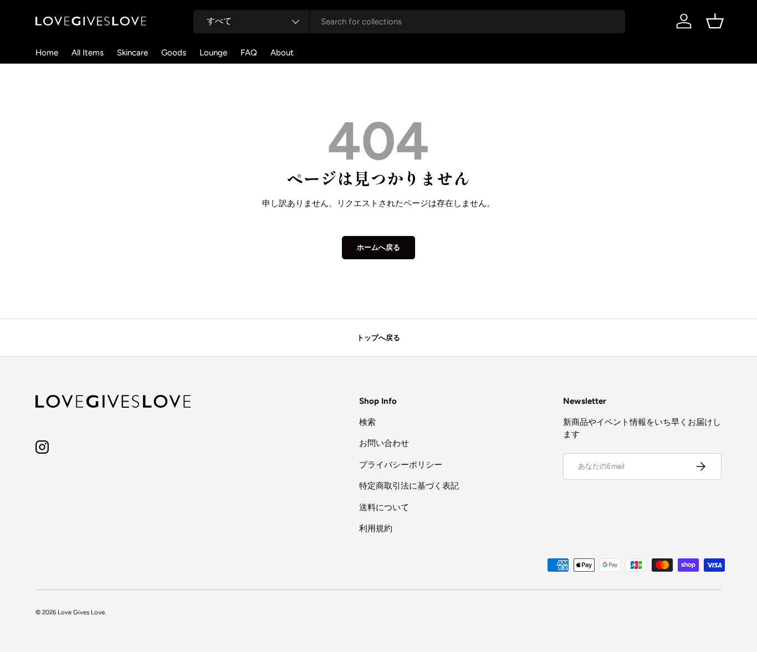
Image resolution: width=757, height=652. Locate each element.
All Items (87, 53)
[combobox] (409, 21)
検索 (367, 422)
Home (46, 53)
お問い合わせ (384, 443)
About (282, 53)
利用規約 (375, 528)
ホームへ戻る (378, 247)
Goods (173, 53)
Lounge (213, 53)
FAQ (249, 53)
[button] (715, 21)
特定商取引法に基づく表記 (409, 486)
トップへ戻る (378, 337)
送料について (384, 507)
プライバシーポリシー (400, 465)
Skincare (132, 53)
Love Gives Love (81, 612)
